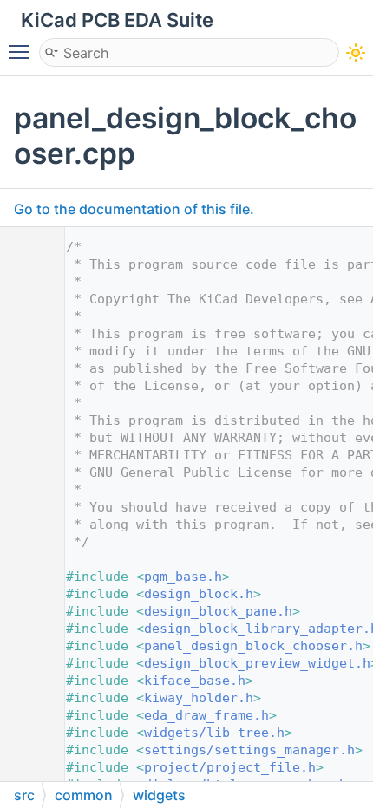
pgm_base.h (183, 576)
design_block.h (198, 594)
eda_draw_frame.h (206, 715)
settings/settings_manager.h (249, 750)
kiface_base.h (194, 680)
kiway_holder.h (198, 698)
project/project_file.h (230, 767)
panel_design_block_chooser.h (253, 646)
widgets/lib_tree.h (214, 732)
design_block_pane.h (218, 611)
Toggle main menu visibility (22, 51)
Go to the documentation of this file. (134, 209)
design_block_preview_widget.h (257, 663)
